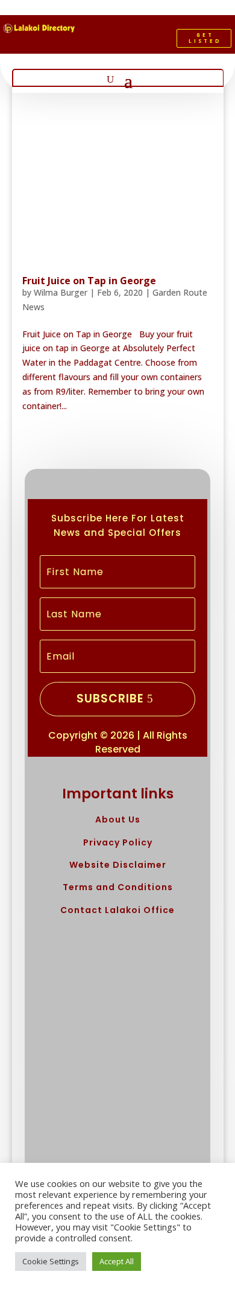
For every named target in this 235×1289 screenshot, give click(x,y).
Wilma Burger (60, 292)
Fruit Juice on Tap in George (89, 280)
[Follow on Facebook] (99, 41)
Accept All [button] (116, 1261)
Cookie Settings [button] (50, 1261)
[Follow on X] (120, 41)
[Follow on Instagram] (140, 41)
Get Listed (205, 37)
